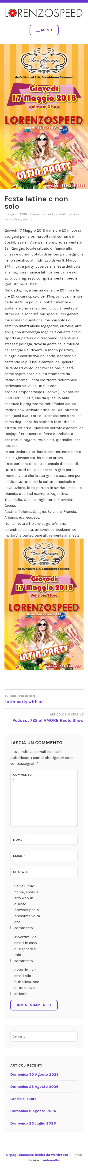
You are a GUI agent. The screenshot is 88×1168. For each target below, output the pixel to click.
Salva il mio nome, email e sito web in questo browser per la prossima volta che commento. (27, 907)
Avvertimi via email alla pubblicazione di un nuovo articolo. (26, 981)
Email (19, 856)
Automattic (51, 1160)
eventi (27, 219)
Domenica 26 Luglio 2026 (33, 1123)
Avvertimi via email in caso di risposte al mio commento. (25, 949)
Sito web (20, 872)
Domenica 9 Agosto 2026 (33, 1111)
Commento (22, 777)
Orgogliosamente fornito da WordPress (37, 1155)
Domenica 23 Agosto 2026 (34, 1086)
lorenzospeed (42, 214)
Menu (46, 30)
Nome (19, 840)
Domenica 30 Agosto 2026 (34, 1074)
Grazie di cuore (23, 1098)
